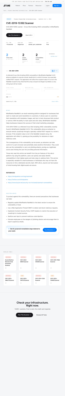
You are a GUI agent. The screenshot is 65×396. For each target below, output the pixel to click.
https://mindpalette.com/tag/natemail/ (20, 176)
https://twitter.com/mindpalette (18, 179)
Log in (48, 5)
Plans (24, 5)
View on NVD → (55, 101)
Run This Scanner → (14, 35)
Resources (39, 5)
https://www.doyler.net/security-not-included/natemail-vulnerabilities (30, 182)
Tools (4, 10)
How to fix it (29, 35)
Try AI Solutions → (50, 230)
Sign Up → (57, 5)
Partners (30, 5)
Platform (18, 5)
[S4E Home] (6, 5)
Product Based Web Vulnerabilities (18, 10)
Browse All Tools (41, 315)
